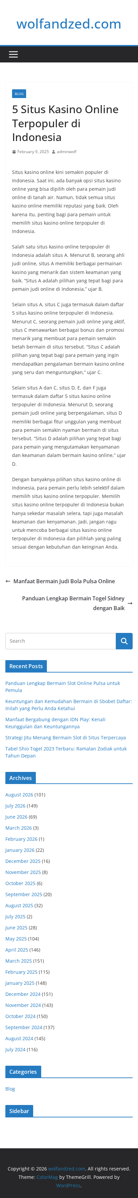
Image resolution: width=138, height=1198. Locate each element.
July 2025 (15, 916)
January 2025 (19, 983)
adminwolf (66, 151)
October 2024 (20, 1016)
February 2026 (21, 839)
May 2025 (16, 938)
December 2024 (23, 994)
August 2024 (19, 1038)
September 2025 (23, 894)
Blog (19, 93)
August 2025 (19, 905)
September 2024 (23, 1027)
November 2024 (23, 1005)
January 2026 (19, 850)
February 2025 (21, 972)
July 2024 (15, 1049)
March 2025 (18, 961)
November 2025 (23, 872)
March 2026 (18, 828)
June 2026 (16, 817)
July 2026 (15, 805)
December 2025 (23, 861)
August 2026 (19, 794)
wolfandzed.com (69, 23)
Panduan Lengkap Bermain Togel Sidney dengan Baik (73, 603)
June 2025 (16, 927)
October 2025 (20, 883)
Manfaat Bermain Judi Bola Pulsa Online (64, 581)
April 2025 (16, 950)
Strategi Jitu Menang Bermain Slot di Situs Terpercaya (65, 737)
